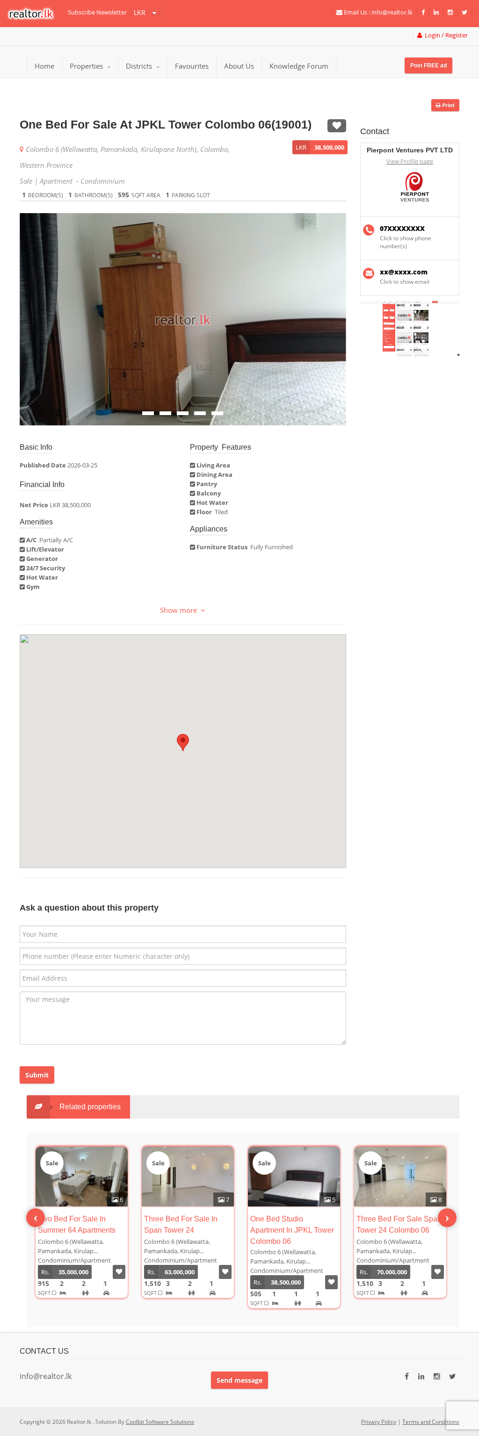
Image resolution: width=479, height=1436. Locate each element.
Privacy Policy (378, 1422)
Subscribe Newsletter (97, 12)
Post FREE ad (428, 65)
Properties (86, 66)
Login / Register (445, 35)
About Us (239, 66)
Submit (37, 1074)
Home (44, 66)
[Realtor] (35, 13)
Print (448, 104)
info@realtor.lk (46, 1376)
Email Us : (377, 12)
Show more (180, 610)
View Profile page (409, 161)
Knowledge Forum (298, 66)
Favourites (192, 66)
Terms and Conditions (430, 1422)
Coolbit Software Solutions (160, 1422)
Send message (239, 1380)
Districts (140, 66)
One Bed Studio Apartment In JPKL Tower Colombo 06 (292, 1230)
